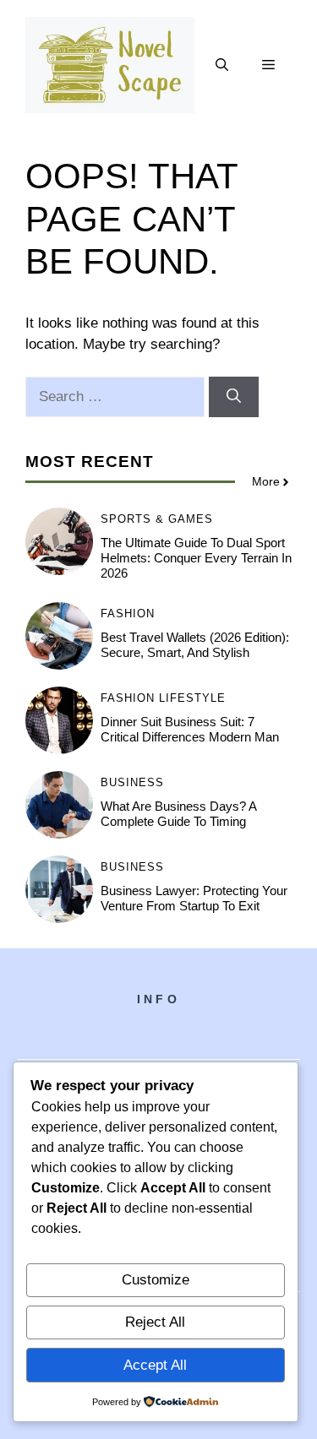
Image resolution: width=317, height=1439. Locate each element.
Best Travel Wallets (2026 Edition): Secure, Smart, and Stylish (195, 645)
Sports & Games (157, 518)
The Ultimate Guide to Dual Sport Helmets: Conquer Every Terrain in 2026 (196, 557)
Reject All (155, 1322)
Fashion (128, 613)
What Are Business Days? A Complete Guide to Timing (178, 813)
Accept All (155, 1365)
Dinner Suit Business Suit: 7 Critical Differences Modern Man (190, 729)
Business (132, 782)
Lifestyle (192, 697)
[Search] (234, 397)
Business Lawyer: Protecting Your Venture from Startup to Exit (194, 898)
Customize (155, 1280)
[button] (222, 65)
